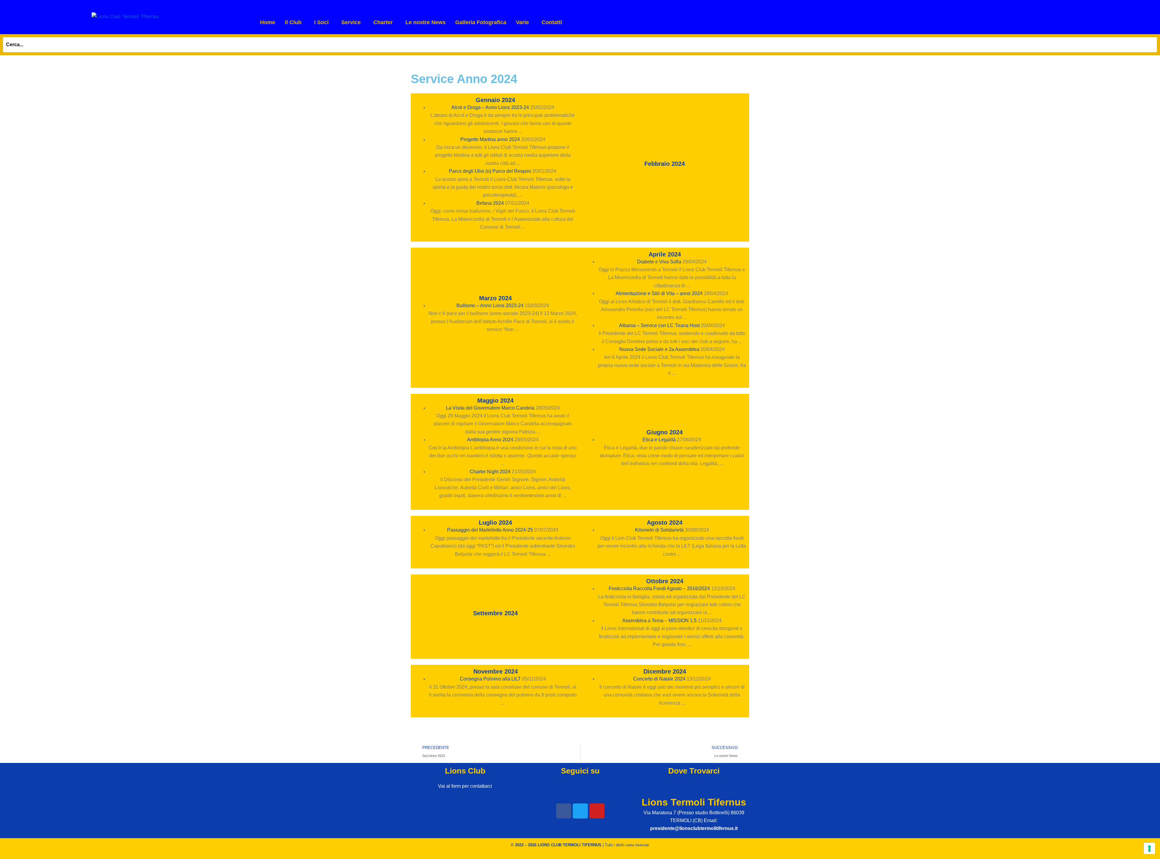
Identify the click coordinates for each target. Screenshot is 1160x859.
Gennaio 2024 (495, 100)
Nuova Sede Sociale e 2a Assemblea (659, 349)
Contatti (552, 22)
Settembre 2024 (495, 613)
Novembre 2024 (495, 671)
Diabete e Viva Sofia (659, 261)
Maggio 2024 (495, 400)
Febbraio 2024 (664, 163)
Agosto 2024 (664, 522)
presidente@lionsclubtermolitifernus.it (694, 828)
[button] (294, 22)
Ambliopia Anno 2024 (490, 439)
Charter (383, 22)
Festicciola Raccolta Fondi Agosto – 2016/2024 (659, 588)
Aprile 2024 (665, 254)
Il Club (293, 22)
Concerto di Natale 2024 (659, 678)
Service (351, 22)
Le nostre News (425, 22)
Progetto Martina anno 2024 (490, 139)
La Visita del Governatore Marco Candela (490, 407)
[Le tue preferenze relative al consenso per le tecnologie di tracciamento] (1149, 848)
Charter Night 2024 (490, 471)
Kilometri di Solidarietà (659, 529)
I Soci (321, 22)
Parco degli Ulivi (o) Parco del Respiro (490, 171)
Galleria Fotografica (480, 22)
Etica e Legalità (659, 439)
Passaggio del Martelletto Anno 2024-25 (490, 529)
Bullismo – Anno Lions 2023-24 (490, 305)
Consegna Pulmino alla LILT (490, 678)
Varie (522, 22)
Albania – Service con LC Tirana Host (659, 325)
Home (267, 22)
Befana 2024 (490, 203)
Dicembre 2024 (664, 671)
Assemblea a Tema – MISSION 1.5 (659, 620)
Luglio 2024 (495, 522)
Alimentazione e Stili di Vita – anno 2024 (659, 293)
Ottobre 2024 (664, 581)
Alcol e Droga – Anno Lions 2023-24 (490, 107)
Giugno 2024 (664, 432)
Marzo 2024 (495, 298)
